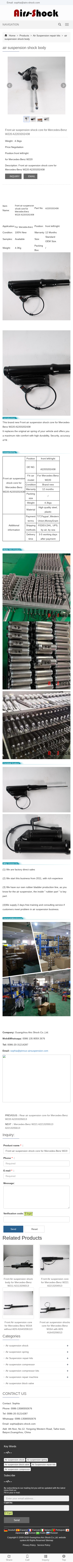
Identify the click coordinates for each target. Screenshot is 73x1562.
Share (9, 1559)
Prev (9, 85)
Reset (34, 1229)
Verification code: (13, 1213)
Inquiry (45, 1559)
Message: (9, 1183)
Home (12, 35)
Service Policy (43, 1545)
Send (13, 1229)
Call (27, 1559)
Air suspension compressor (20, 1364)
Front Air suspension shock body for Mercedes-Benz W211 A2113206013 (18, 1282)
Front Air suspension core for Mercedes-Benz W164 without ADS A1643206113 (18, 1325)
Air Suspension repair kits (46, 35)
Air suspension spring (17, 1351)
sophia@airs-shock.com (23, 1423)
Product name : (13, 1145)
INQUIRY (14, 176)
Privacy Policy (29, 1545)
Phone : (9, 1158)
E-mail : (8, 1170)
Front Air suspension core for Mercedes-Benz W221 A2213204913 (55, 1282)
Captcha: (8, 1502)
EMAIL (31, 176)
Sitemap (49, 1540)
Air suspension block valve (20, 1383)
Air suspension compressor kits (22, 1370)
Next (63, 85)
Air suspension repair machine (22, 1377)
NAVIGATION (11, 24)
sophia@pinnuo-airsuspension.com (29, 1050)
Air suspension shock (17, 1345)
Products (24, 35)
